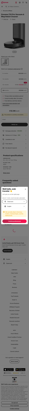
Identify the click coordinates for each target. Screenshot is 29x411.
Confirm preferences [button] (14, 221)
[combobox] (14, 201)
